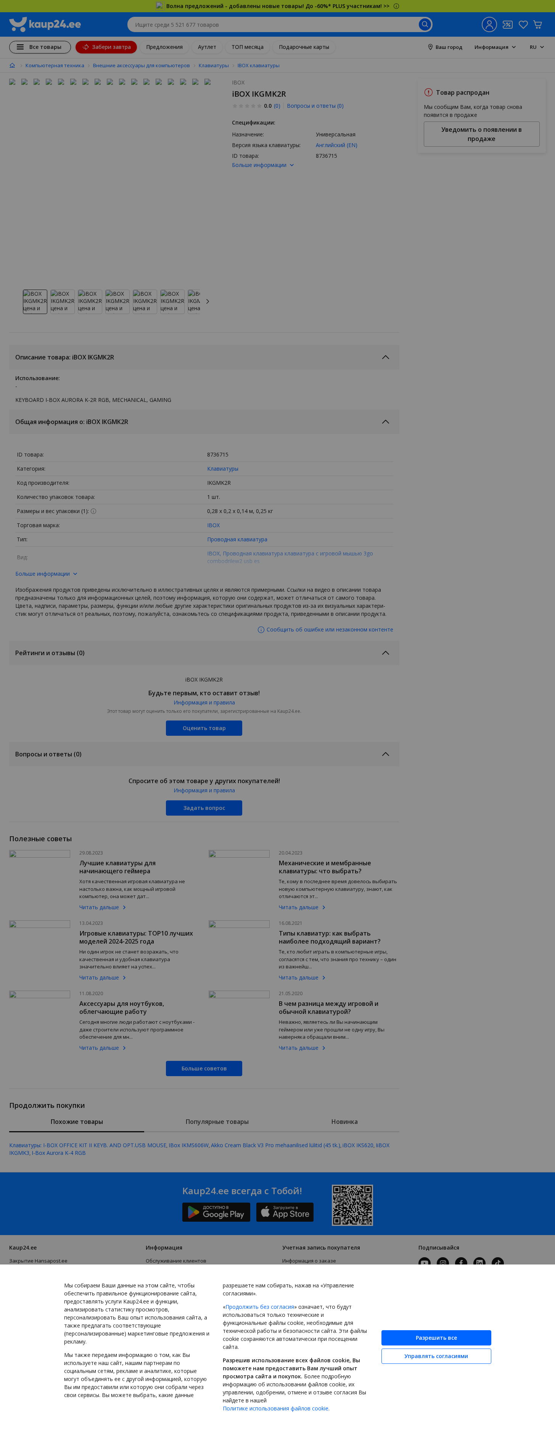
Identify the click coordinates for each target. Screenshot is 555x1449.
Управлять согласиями (436, 1356)
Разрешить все (436, 1337)
